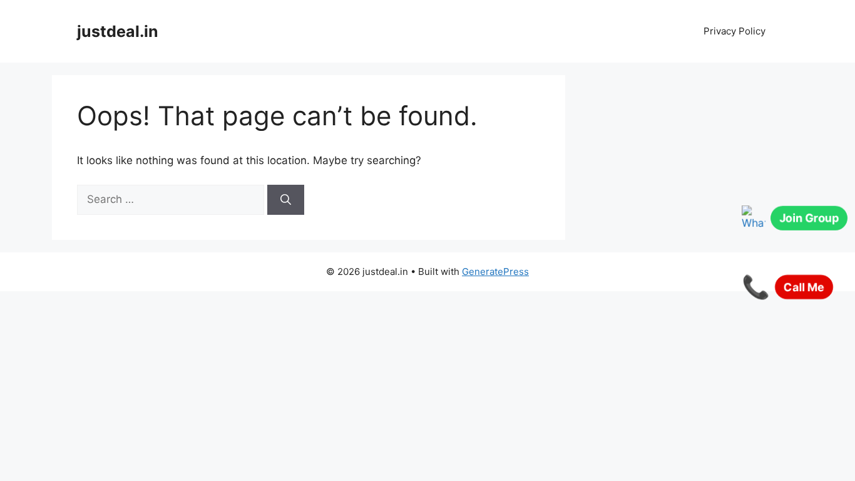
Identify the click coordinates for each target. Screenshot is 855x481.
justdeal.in (117, 31)
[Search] (285, 200)
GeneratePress (495, 271)
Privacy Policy (734, 31)
